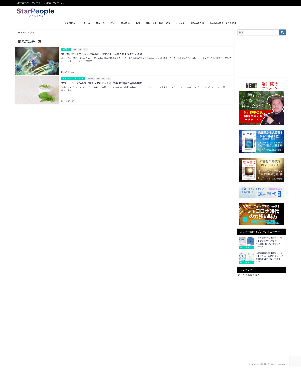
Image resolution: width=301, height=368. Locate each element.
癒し (109, 78)
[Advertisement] (261, 56)
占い (113, 23)
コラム (86, 23)
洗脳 (80, 49)
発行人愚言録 (197, 23)
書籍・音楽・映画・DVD (158, 23)
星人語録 (125, 23)
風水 (137, 23)
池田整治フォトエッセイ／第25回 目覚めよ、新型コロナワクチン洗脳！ (102, 54)
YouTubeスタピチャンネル (223, 23)
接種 (75, 49)
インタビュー (71, 23)
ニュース (100, 23)
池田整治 (66, 49)
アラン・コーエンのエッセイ (73, 78)
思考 (98, 78)
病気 (85, 49)
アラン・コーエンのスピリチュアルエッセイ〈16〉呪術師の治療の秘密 (101, 83)
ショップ (180, 23)
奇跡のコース (91, 78)
